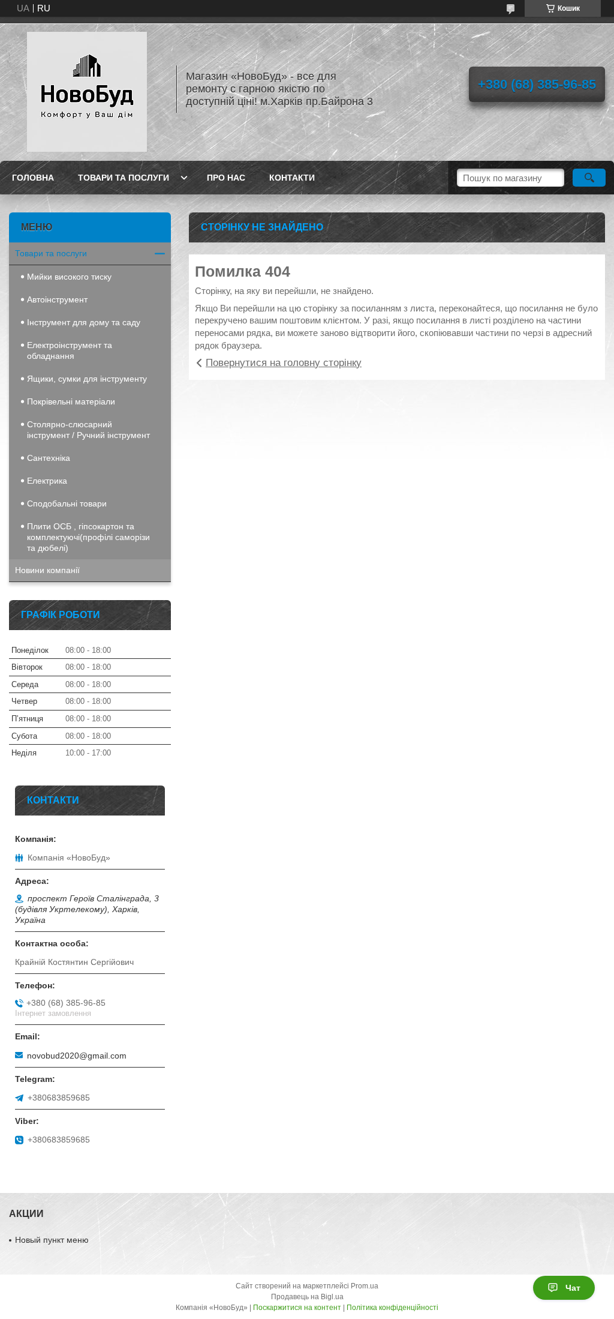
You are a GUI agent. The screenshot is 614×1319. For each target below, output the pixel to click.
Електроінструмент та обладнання (69, 350)
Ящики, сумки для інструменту (87, 378)
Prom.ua (364, 1286)
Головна (33, 177)
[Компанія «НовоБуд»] (87, 89)
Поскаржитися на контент (297, 1307)
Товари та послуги (123, 177)
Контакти (292, 177)
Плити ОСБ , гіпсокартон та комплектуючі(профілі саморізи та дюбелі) (88, 537)
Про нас (226, 177)
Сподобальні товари (67, 503)
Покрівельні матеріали (71, 401)
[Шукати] (589, 178)
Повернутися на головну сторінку (284, 362)
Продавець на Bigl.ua (307, 1297)
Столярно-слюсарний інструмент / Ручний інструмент (88, 429)
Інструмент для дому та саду (83, 322)
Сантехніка (48, 458)
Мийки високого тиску (69, 276)
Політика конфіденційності (392, 1307)
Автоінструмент (57, 299)
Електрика (47, 480)
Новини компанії (47, 570)
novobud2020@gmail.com (77, 1055)
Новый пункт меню (52, 1240)
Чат (572, 1288)
